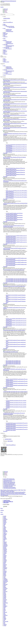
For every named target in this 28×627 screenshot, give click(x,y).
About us (5, 51)
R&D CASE (5, 33)
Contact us (5, 53)
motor (4, 28)
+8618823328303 (6, 18)
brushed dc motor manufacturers (9, 481)
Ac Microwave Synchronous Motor (12, 494)
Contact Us (5, 36)
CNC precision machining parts (9, 479)
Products (4, 59)
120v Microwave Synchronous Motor (7, 492)
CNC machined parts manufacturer (9, 488)
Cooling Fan (5, 72)
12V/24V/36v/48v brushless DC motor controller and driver (14, 330)
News (4, 35)
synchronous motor (9, 31)
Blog (25, 490)
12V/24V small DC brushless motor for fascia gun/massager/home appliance (14, 214)
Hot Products (3, 491)
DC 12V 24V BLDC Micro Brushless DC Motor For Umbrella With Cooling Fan (15, 169)
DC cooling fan (9, 48)
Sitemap (7, 491)
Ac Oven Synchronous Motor (20, 492)
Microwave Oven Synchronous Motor (7, 493)
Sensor (4, 32)
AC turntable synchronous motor (9, 487)
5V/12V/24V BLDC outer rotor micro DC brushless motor (13, 269)
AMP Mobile (11, 491)
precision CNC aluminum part (8, 478)
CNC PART (5, 44)
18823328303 (10, 441)
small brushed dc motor (7, 480)
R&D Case (5, 50)
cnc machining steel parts (8, 486)
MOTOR (4, 40)
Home (4, 24)
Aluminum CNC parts (10, 26)
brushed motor (8, 30)
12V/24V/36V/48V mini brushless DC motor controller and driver (15, 391)
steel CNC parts (11, 27)
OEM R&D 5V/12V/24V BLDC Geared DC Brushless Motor (14, 286)
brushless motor (9, 29)
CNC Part (5, 25)
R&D (19, 490)
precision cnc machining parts (8, 483)
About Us (5, 34)
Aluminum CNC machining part (9, 482)
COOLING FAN (6, 47)
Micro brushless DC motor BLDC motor (10, 351)
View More (8, 80)
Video (22, 490)
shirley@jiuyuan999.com (8, 22)
